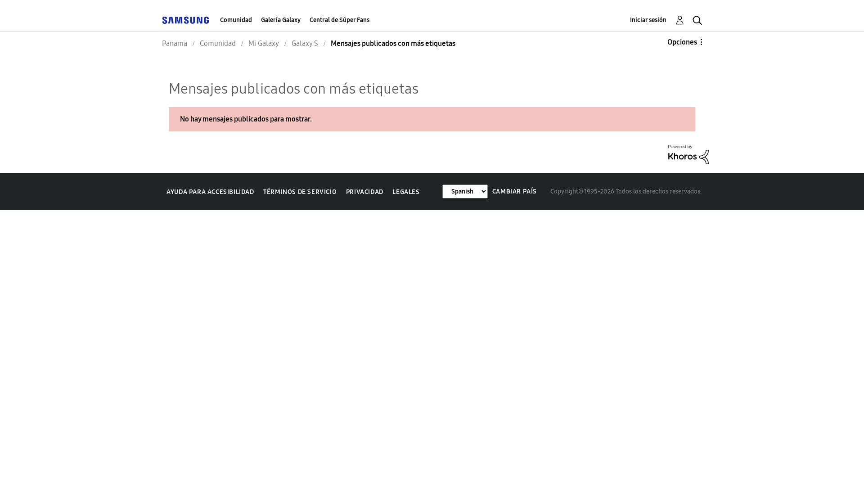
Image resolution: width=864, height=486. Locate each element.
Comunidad (236, 20)
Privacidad (364, 192)
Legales (405, 192)
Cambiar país (514, 191)
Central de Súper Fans (339, 20)
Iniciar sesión (648, 20)
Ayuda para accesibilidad (210, 192)
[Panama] (185, 20)
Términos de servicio (300, 192)
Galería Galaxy (281, 20)
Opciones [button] (682, 42)
